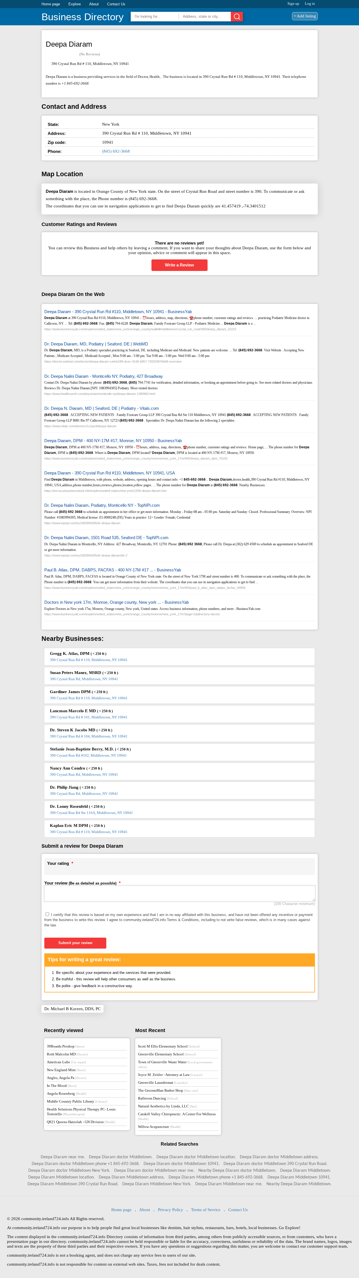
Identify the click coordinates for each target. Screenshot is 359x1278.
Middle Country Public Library (77, 1101)
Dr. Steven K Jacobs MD (81, 730)
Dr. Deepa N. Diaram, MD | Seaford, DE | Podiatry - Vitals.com (101, 408)
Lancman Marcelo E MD (81, 711)
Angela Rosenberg (66, 1093)
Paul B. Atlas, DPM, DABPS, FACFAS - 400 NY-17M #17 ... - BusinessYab (112, 569)
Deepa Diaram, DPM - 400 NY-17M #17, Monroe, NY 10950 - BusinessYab (113, 440)
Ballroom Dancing (158, 1098)
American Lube (66, 1062)
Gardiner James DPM (78, 691)
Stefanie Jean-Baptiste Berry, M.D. (90, 749)
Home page (51, 4)
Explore (74, 4)
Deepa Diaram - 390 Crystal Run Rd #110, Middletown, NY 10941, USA (109, 473)
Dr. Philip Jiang (72, 787)
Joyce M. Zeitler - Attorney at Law (170, 1075)
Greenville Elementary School (167, 1054)
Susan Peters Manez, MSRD (84, 672)
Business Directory (83, 16)
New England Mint (66, 1070)
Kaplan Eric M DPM (77, 825)
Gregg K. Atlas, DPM (78, 653)
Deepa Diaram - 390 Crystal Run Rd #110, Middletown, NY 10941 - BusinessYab (118, 311)
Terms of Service (205, 1209)
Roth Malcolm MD (67, 1054)
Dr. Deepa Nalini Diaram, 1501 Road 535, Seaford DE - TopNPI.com (106, 537)
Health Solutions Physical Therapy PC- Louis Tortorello (81, 1111)
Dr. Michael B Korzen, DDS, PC (72, 1008)
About (94, 4)
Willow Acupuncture (159, 1127)
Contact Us (116, 4)
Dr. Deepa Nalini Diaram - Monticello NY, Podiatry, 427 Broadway (103, 376)
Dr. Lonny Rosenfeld (77, 806)
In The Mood (62, 1086)
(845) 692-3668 (116, 151)
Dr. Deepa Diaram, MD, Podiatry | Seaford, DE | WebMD (96, 343)
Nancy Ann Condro (76, 768)
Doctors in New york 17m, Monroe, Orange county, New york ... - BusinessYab (116, 602)
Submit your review (75, 943)
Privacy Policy (170, 1209)
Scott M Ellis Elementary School (169, 1046)
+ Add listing (305, 16)
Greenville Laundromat (163, 1082)
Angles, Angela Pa (66, 1078)
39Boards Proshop (65, 1046)
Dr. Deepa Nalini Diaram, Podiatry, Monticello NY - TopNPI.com (102, 505)
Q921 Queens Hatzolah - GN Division (81, 1122)
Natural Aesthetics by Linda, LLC (167, 1106)
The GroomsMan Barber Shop (168, 1090)
